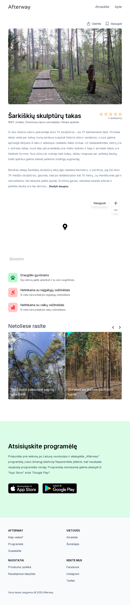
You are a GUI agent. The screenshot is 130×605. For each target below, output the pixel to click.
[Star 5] (120, 114)
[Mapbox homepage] (16, 259)
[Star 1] (101, 114)
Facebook (72, 567)
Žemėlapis (72, 544)
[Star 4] (115, 114)
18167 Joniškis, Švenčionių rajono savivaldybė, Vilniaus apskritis (43, 122)
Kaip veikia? (15, 537)
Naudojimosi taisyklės (21, 574)
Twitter (70, 580)
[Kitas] (120, 327)
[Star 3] (110, 114)
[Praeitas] (113, 327)
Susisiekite (14, 551)
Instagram (72, 574)
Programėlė (15, 544)
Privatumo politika (19, 567)
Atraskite (72, 537)
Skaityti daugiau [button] (58, 186)
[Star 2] (106, 114)
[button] (93, 24)
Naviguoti (100, 203)
